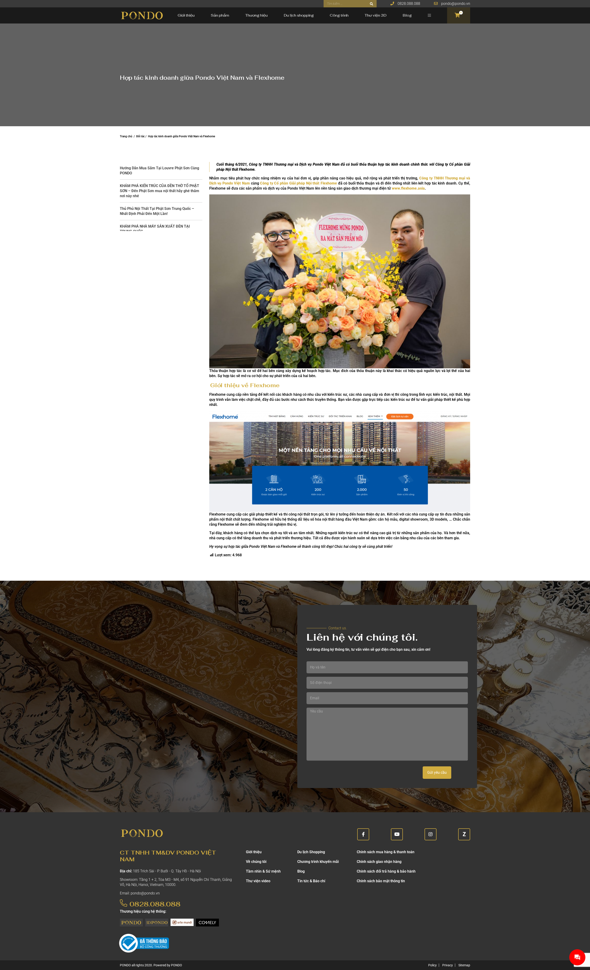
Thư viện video (258, 881)
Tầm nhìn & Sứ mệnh (263, 871)
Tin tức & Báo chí (311, 881)
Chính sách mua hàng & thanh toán (385, 852)
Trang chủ (126, 136)
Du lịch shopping (299, 15)
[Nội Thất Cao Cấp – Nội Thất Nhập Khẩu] (142, 15)
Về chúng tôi (256, 861)
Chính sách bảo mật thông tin (381, 881)
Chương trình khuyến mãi (318, 861)
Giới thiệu (186, 15)
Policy (432, 965)
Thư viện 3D (375, 15)
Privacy (447, 965)
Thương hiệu (256, 15)
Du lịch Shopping (311, 852)
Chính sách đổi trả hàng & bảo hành (386, 871)
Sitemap (464, 965)
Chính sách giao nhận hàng (379, 861)
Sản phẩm (220, 15)
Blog (407, 15)
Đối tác (140, 136)
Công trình (339, 15)
